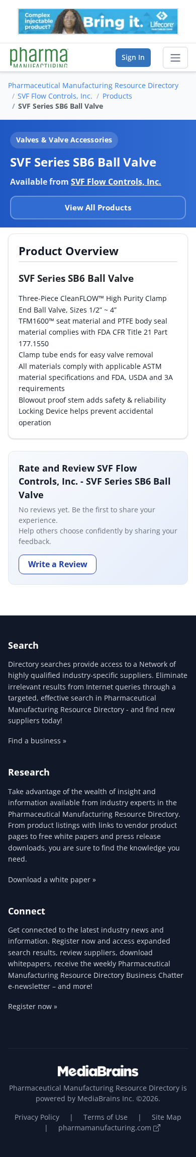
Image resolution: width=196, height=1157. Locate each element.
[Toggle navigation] (175, 58)
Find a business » (37, 740)
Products (117, 96)
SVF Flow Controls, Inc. (55, 96)
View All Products (98, 207)
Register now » (32, 1006)
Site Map (166, 1117)
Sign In (133, 57)
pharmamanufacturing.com (105, 1127)
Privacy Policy (37, 1117)
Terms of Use (105, 1117)
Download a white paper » (52, 879)
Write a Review (57, 564)
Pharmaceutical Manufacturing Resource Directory (93, 85)
